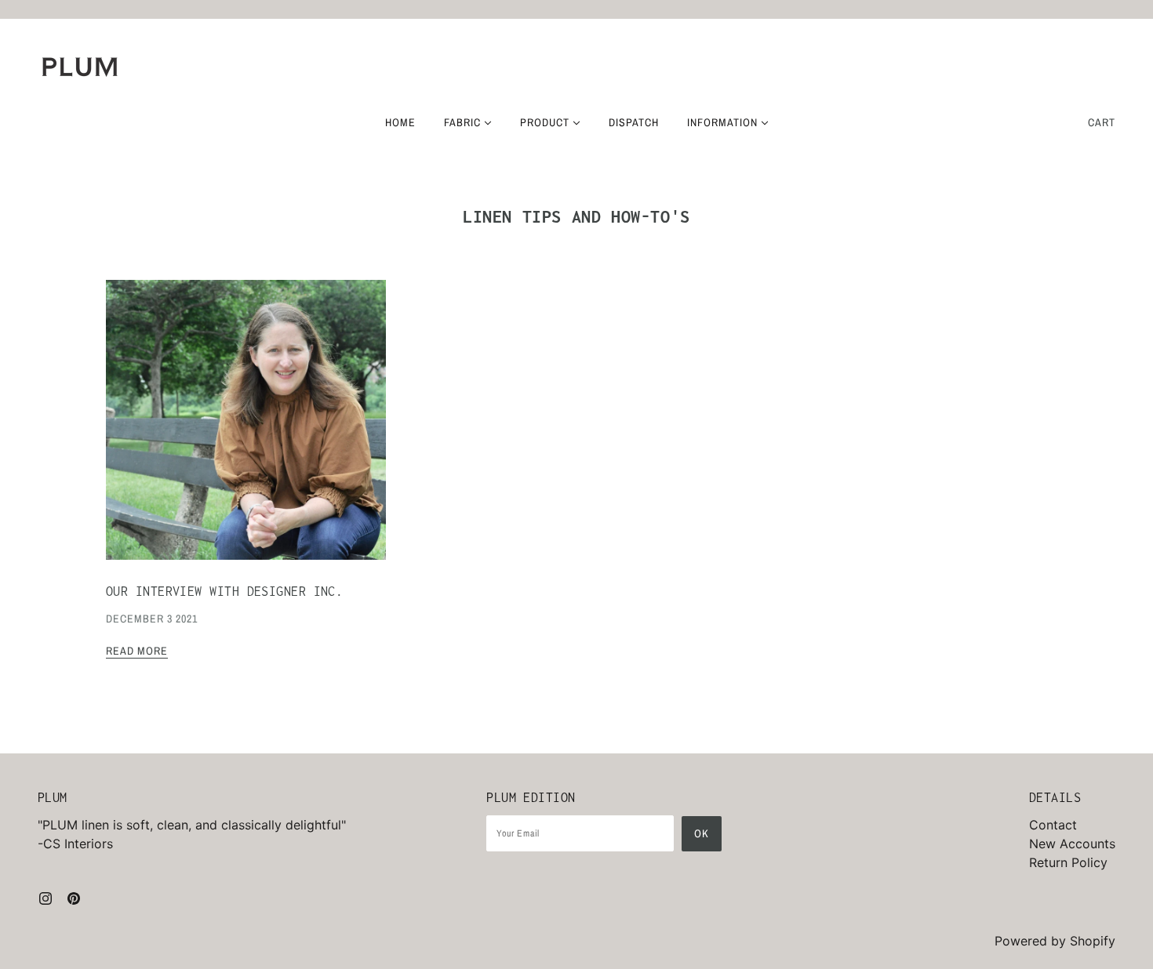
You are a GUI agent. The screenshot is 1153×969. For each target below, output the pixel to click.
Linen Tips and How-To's (576, 216)
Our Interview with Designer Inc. (224, 591)
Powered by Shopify (1055, 941)
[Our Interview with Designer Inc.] (246, 432)
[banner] (80, 66)
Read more (137, 651)
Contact (1053, 825)
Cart (1101, 122)
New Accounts (1072, 843)
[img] (45, 897)
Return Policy (1068, 862)
